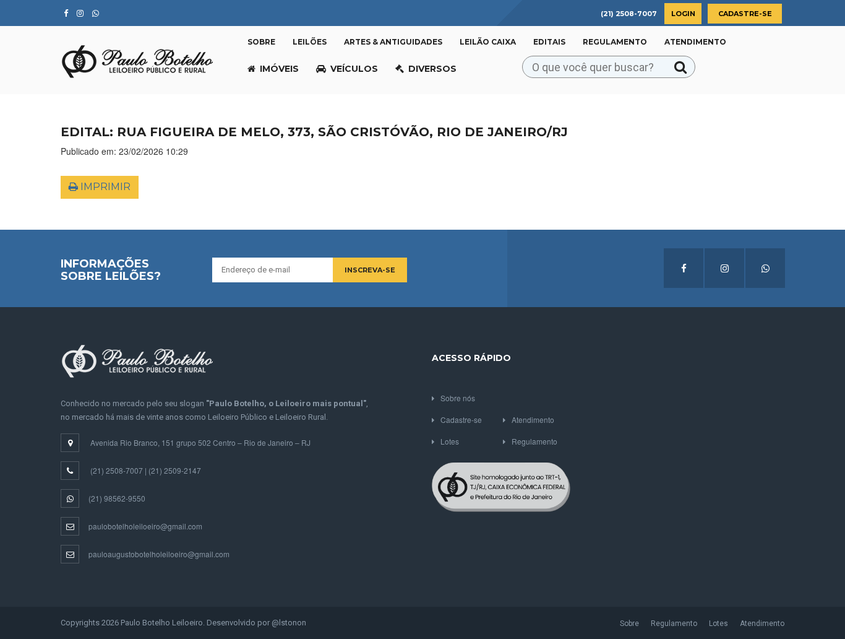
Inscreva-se (370, 270)
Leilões (310, 41)
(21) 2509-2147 (174, 470)
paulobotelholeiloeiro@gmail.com (145, 526)
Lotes (449, 441)
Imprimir (104, 187)
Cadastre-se (745, 13)
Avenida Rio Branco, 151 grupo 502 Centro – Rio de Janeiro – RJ (200, 442)
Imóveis (279, 68)
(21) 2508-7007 (116, 470)
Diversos (432, 68)
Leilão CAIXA (488, 41)
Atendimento (695, 41)
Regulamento (615, 41)
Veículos (354, 68)
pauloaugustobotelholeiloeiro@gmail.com (158, 554)
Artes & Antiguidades (393, 41)
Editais (549, 41)
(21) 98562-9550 (116, 498)
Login (683, 13)
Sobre (261, 41)
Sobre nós (457, 398)
